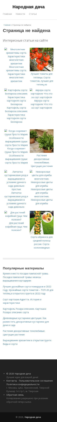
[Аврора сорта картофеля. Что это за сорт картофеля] (42, 97)
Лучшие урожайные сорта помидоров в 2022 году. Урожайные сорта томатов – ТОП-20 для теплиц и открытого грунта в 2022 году (28, 290)
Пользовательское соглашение (36, 380)
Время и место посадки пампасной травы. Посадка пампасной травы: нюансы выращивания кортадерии (25, 277)
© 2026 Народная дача (18, 373)
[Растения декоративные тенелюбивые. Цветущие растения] (42, 151)
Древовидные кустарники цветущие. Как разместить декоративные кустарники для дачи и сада (26, 322)
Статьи (33, 13)
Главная (7, 13)
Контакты (11, 380)
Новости (20, 13)
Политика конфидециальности (22, 384)
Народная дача (29, 7)
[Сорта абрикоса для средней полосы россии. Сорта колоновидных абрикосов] (42, 233)
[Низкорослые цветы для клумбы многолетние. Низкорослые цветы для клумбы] (42, 185)
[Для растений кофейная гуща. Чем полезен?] (16, 219)
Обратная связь (15, 394)
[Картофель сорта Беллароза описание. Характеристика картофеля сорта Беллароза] (16, 104)
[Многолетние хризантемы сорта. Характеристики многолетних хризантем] (16, 63)
